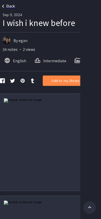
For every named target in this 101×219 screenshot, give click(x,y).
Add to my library (65, 80)
